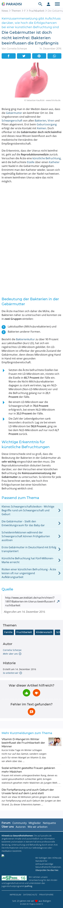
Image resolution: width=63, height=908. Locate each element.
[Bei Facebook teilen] (9, 56)
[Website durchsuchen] (40, 4)
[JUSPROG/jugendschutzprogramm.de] (14, 878)
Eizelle (30, 162)
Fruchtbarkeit (36, 10)
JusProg (28, 886)
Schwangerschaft (12, 120)
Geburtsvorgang (47, 124)
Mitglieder (35, 823)
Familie (8, 632)
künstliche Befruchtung (46, 158)
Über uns (8, 826)
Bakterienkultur (25, 339)
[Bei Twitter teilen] (24, 56)
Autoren (21, 827)
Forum (6, 822)
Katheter (54, 162)
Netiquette (49, 823)
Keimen (41, 128)
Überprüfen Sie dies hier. (47, 870)
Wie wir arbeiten (37, 827)
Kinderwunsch (44, 632)
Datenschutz (30, 894)
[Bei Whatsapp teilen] (54, 56)
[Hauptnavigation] (57, 4)
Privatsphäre (46, 894)
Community (19, 823)
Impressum (15, 894)
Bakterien (40, 120)
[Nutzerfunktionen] (48, 4)
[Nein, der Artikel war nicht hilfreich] (36, 692)
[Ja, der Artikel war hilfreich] (26, 692)
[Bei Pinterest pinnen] (39, 56)
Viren (51, 120)
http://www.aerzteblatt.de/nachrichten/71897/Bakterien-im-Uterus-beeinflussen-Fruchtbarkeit (30, 601)
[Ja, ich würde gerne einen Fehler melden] (31, 711)
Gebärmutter (14, 113)
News (5, 10)
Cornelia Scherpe (12, 650)
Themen (16, 10)
